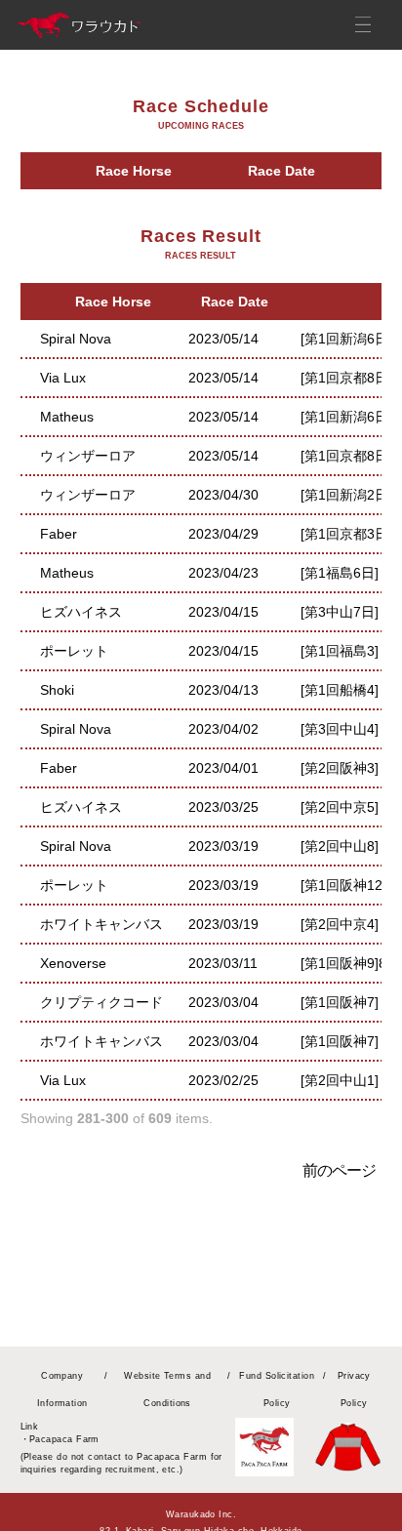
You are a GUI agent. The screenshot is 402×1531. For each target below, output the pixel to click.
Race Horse (134, 171)
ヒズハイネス (81, 612)
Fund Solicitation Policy (276, 1389)
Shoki (57, 690)
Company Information (62, 1389)
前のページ (339, 1170)
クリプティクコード (101, 1002)
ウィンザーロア (88, 455)
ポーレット (74, 651)
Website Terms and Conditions (167, 1389)
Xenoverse (73, 963)
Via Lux (63, 377)
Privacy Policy (354, 1389)
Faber (58, 534)
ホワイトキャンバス (101, 924)
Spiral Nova (75, 338)
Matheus (67, 416)
